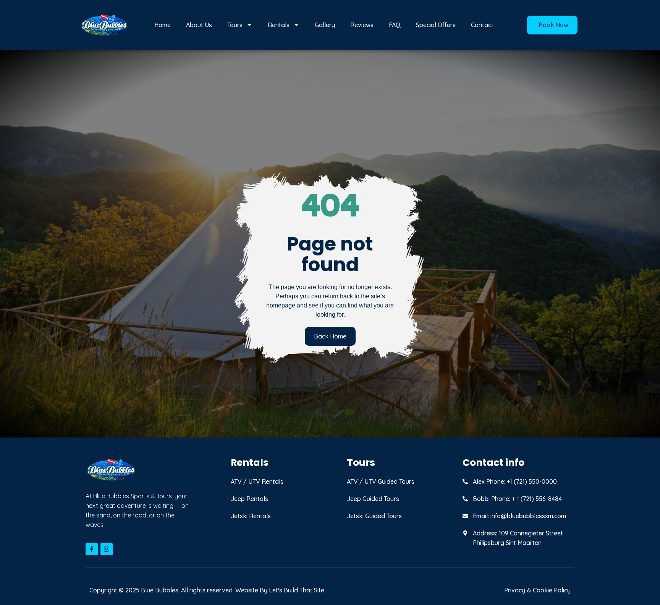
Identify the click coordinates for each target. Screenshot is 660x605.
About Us (199, 25)
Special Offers (436, 25)
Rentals (279, 25)
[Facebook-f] (92, 549)
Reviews (362, 25)
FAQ (395, 25)
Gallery (325, 25)
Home (162, 25)
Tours (235, 25)
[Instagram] (106, 549)
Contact (482, 25)
